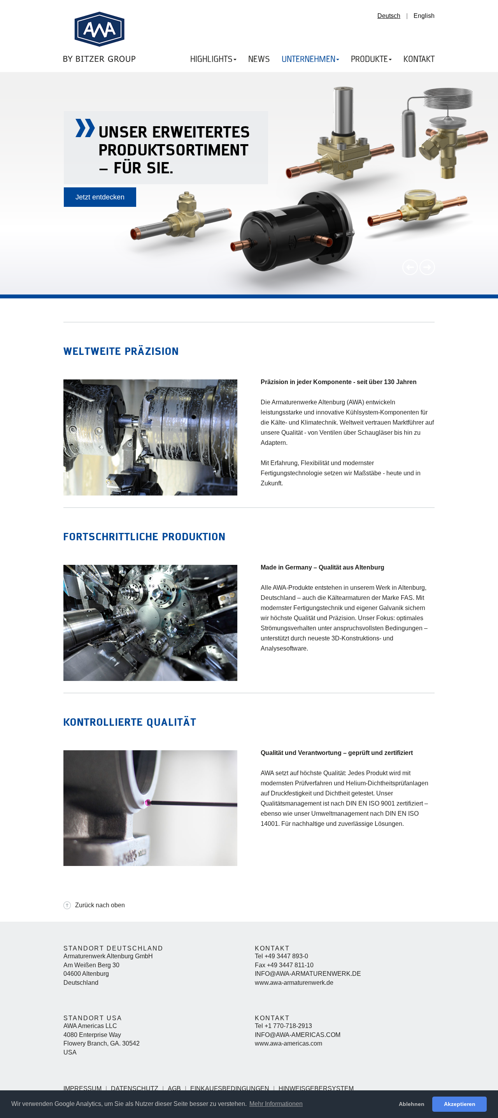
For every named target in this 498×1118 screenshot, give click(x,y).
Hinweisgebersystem (316, 1088)
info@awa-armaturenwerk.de (308, 973)
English (424, 15)
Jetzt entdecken (99, 197)
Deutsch (388, 15)
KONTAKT (419, 59)
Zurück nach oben (100, 905)
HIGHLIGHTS (211, 59)
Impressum (82, 1088)
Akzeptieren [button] (459, 1104)
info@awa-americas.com (297, 1035)
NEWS (259, 59)
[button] (410, 273)
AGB (174, 1088)
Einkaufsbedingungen (229, 1088)
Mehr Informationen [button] (276, 1103)
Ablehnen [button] (411, 1104)
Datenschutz (134, 1088)
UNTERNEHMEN (308, 59)
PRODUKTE (369, 59)
